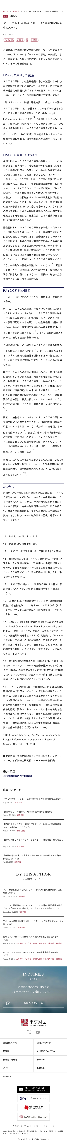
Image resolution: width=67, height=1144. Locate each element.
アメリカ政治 (9, 40)
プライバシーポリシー (32, 1126)
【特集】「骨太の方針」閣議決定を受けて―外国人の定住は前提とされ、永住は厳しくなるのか (33, 827)
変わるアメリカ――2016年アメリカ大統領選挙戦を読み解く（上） (33, 940)
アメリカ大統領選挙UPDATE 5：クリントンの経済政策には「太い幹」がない (33, 924)
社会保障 (34, 40)
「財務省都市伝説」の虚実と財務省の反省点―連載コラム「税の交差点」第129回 (33, 857)
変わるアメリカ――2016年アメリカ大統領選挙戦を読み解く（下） (33, 954)
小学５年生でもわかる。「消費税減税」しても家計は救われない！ (33, 800)
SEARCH (7, 1077)
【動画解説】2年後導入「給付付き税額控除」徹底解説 (33, 813)
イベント (7, 1068)
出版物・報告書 (10, 1060)
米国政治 (16, 11)
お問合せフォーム (33, 1003)
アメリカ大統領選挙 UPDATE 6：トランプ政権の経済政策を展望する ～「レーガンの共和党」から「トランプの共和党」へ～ (33, 908)
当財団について (10, 1043)
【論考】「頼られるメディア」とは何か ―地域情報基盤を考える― (33, 843)
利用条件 (16, 1126)
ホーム (5, 11)
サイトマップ (49, 1126)
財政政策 (20, 40)
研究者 (6, 1051)
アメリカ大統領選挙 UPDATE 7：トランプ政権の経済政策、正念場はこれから (33, 893)
